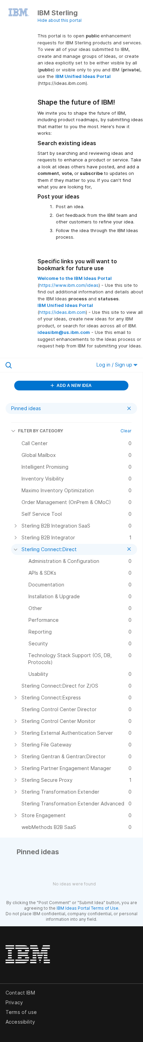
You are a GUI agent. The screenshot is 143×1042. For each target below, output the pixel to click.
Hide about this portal (59, 20)
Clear (126, 430)
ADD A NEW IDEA (74, 385)
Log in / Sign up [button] (115, 365)
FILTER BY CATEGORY (40, 430)
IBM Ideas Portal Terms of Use (87, 908)
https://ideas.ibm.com (62, 312)
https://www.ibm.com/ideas (69, 285)
